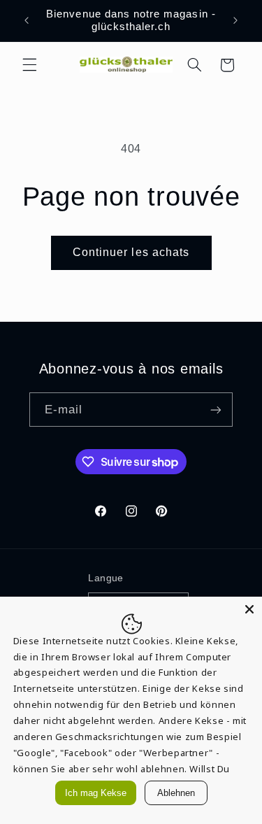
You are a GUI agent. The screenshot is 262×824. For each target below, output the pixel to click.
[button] (29, 65)
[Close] (249, 609)
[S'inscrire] (216, 409)
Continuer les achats (131, 252)
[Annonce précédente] (26, 20)
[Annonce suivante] (235, 20)
